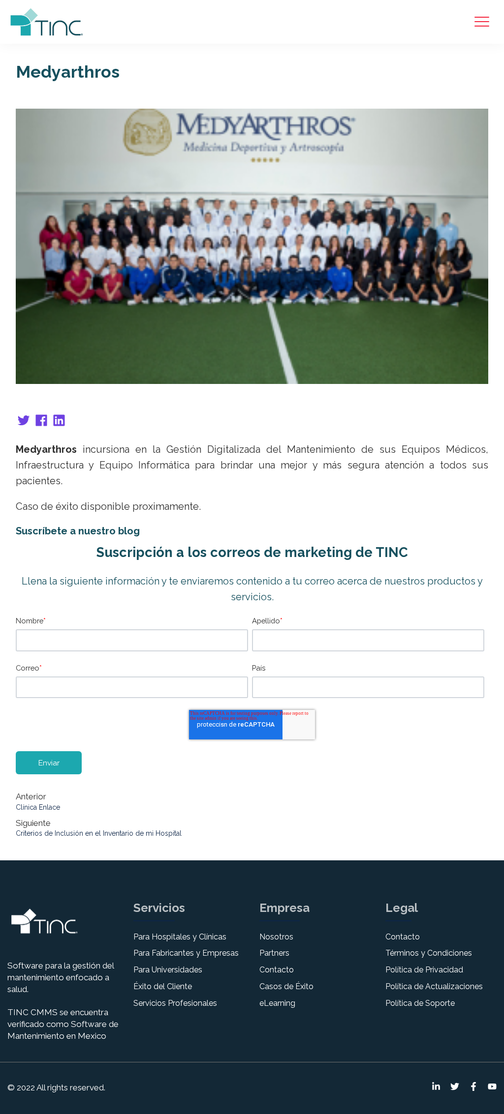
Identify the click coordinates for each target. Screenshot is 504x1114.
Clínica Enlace (38, 807)
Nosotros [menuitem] (276, 936)
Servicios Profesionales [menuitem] (175, 1003)
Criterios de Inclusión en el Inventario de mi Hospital (99, 833)
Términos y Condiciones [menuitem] (428, 953)
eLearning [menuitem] (277, 1003)
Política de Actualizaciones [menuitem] (434, 986)
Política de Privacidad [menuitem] (424, 969)
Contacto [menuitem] (276, 969)
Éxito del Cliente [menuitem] (162, 986)
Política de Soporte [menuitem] (420, 1003)
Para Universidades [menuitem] (167, 969)
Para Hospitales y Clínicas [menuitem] (179, 936)
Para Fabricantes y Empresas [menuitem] (186, 953)
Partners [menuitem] (274, 953)
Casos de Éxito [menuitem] (286, 986)
